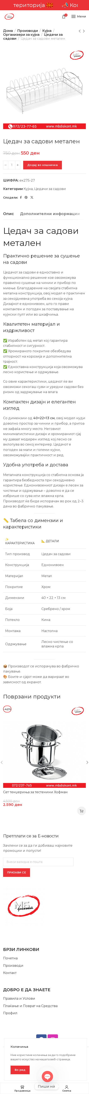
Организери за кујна (21, 35)
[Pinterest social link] (26, 197)
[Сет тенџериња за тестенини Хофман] (44, 747)
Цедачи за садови (50, 189)
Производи (27, 31)
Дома (8, 31)
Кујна (47, 31)
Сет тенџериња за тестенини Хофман (35, 792)
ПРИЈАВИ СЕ (16, 872)
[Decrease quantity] (5, 165)
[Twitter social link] (32, 197)
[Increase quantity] (17, 165)
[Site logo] (9, 16)
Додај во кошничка (42, 165)
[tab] (8, 214)
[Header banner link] (44, 5)
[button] (81, 811)
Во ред (20, 1069)
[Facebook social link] (20, 197)
